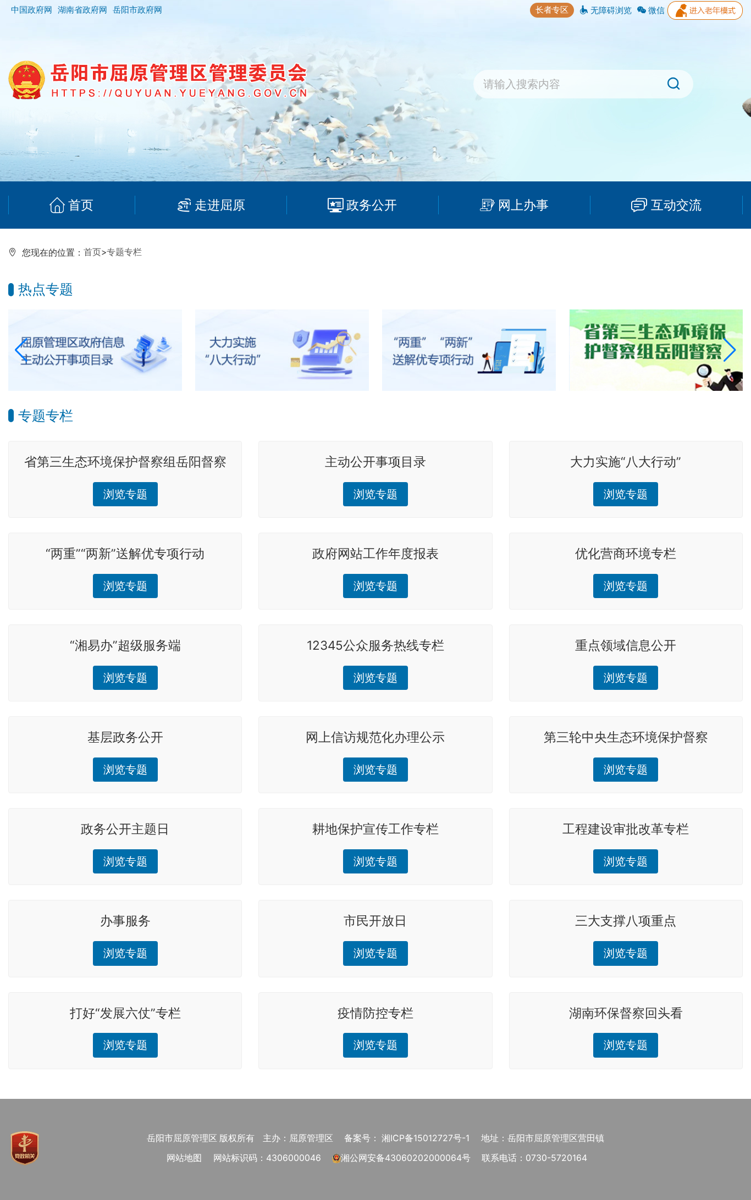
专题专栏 (124, 252)
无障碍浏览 (610, 10)
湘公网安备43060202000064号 (406, 1158)
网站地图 (184, 1158)
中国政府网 (31, 9)
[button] (21, 350)
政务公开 (371, 204)
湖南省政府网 (82, 9)
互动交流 (676, 204)
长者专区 (551, 9)
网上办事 (523, 204)
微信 (655, 10)
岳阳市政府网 (137, 9)
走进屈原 (220, 204)
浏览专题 (125, 494)
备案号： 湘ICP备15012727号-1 (407, 1138)
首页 (80, 204)
